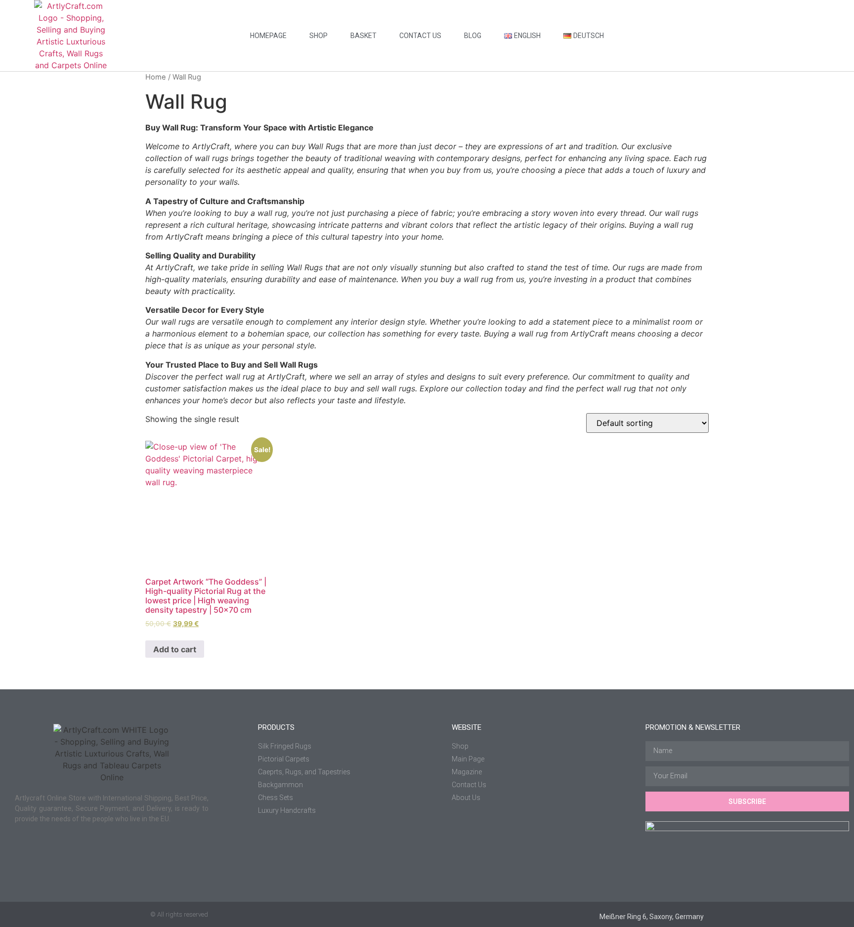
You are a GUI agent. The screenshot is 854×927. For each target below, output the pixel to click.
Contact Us (420, 36)
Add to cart (174, 649)
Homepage (268, 36)
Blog (472, 36)
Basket (363, 36)
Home (155, 77)
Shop (318, 36)
